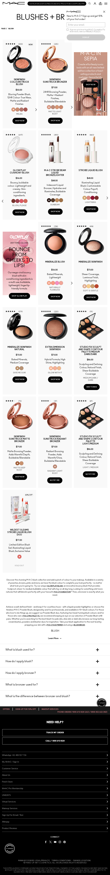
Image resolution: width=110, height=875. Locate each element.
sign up (85, 37)
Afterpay (5, 822)
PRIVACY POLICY (93, 31)
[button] (105, 3)
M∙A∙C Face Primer (55, 625)
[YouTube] (55, 841)
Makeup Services (9, 808)
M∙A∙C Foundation (62, 592)
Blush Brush (79, 625)
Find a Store (7, 782)
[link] (90, 85)
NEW (31, 44)
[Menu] (105, 3)
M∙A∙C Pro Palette (31, 616)
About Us (6, 775)
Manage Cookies (26, 860)
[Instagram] (60, 841)
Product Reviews (9, 828)
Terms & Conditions (61, 860)
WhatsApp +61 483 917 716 (14, 755)
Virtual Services (9, 802)
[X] (50, 841)
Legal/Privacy (42, 860)
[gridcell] (13, 110)
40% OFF (29, 495)
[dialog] (19, 82)
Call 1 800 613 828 (55, 741)
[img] (19, 58)
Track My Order (55, 733)
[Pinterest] (64, 841)
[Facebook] (46, 841)
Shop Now (19, 121)
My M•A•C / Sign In (10, 762)
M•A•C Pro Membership (12, 788)
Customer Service (10, 768)
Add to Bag (91, 387)
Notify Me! (55, 480)
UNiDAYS (6, 795)
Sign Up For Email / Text (12, 815)
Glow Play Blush (55, 586)
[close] (105, 10)
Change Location (81, 860)
